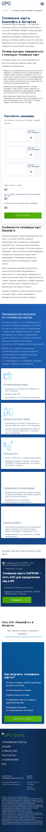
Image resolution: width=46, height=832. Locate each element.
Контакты (9, 755)
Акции (6, 746)
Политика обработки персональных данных (11, 783)
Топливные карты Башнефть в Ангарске (27, 10)
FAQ (4, 764)
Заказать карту (23, 719)
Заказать (17, 600)
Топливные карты (14, 742)
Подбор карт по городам (33, 783)
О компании (10, 759)
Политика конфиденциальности (13, 777)
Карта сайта (30, 777)
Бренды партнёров (31, 788)
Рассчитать (23, 215)
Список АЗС (10, 751)
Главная (5, 10)
